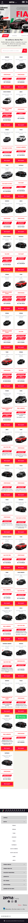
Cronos (14, 837)
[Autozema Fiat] (12, 2)
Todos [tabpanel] (5, 35)
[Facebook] (9, 901)
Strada (14, 829)
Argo (14, 860)
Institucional (6, 884)
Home (19, 905)
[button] (2, 19)
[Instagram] (12, 901)
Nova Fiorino (14, 848)
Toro (14, 833)
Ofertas (5, 817)
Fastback (14, 844)
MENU (2, 3)
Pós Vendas (6, 880)
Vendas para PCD (7, 868)
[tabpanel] (14, 35)
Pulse (14, 841)
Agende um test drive (8, 888)
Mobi (14, 856)
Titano (14, 825)
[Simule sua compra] (19, 901)
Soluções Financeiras (8, 872)
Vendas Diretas (7, 864)
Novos (5, 821)
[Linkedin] (15, 901)
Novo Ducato (14, 852)
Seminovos (6, 876)
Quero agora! (7, 86)
